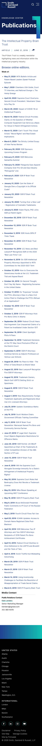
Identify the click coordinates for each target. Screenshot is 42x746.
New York (6, 687)
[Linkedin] (11, 724)
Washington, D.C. (9, 695)
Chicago (5, 666)
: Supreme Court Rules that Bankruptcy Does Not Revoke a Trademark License (21, 482)
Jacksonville (7, 674)
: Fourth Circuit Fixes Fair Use (21, 513)
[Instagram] (18, 724)
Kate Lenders (7, 601)
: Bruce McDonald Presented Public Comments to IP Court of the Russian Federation (22, 506)
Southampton (7, 717)
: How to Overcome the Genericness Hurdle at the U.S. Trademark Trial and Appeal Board (21, 273)
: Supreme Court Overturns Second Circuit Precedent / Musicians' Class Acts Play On (22, 101)
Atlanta (4, 654)
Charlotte (5, 662)
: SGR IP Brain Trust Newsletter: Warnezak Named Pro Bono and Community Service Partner (22, 425)
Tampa (4, 691)
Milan (4, 709)
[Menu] (38, 4)
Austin (4, 658)
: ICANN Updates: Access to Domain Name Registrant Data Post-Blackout (21, 521)
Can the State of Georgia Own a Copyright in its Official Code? (20, 186)
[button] (33, 50)
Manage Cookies (20, 734)
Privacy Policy (20, 730)
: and (21, 546)
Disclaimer (6, 730)
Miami (4, 683)
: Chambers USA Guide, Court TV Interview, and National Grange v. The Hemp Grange (21, 90)
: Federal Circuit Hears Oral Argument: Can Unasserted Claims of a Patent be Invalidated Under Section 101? (22, 324)
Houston (5, 670)
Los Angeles (7, 679)
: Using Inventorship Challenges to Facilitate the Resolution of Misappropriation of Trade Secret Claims (21, 580)
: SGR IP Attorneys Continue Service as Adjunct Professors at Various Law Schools (21, 354)
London (5, 704)
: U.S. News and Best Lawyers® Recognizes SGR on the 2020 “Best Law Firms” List (21, 252)
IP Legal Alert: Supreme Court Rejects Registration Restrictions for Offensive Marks (21, 436)
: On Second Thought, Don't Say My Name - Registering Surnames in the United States (22, 284)
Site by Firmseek (9, 737)
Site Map (5, 734)
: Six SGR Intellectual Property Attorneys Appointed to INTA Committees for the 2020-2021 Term (20, 262)
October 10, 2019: (12, 306)
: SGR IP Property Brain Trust (21, 498)
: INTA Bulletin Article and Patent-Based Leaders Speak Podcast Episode (20, 79)
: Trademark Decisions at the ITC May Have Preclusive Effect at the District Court (21, 343)
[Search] (33, 4)
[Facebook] (4, 724)
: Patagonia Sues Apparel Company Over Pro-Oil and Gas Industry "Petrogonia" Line (22, 168)
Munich (5, 713)
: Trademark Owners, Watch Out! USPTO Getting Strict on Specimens (19, 380)
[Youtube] (24, 724)
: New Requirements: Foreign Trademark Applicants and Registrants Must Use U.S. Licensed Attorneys (22, 399)
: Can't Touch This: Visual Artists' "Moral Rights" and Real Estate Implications (21, 133)
